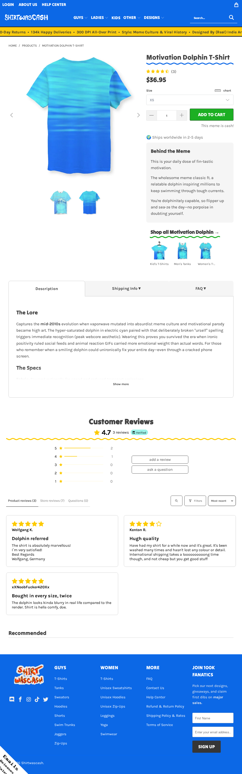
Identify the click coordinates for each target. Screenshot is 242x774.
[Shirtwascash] (26, 18)
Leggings (107, 715)
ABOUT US (28, 4)
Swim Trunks (64, 725)
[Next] (138, 115)
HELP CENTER (54, 4)
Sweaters (61, 697)
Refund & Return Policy (165, 706)
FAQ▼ (201, 288)
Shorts (59, 715)
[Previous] (12, 115)
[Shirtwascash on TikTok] (37, 700)
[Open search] (176, 501)
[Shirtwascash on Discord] (12, 700)
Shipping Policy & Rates (165, 715)
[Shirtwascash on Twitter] (45, 700)
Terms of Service (159, 725)
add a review (160, 459)
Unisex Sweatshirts (116, 688)
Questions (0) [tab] (78, 501)
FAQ (149, 679)
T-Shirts (60, 679)
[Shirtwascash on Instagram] (28, 700)
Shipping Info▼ (127, 288)
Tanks (59, 688)
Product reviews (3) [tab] (22, 501)
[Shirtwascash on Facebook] (20, 700)
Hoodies (60, 706)
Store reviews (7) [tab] (52, 501)
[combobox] (213, 18)
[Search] (231, 18)
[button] (80, 18)
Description (46, 288)
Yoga (104, 725)
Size (188, 90)
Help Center (155, 697)
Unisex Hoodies (112, 697)
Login (8, 4)
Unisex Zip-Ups (112, 706)
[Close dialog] (115, 736)
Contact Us (155, 688)
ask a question (160, 469)
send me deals (76, 760)
